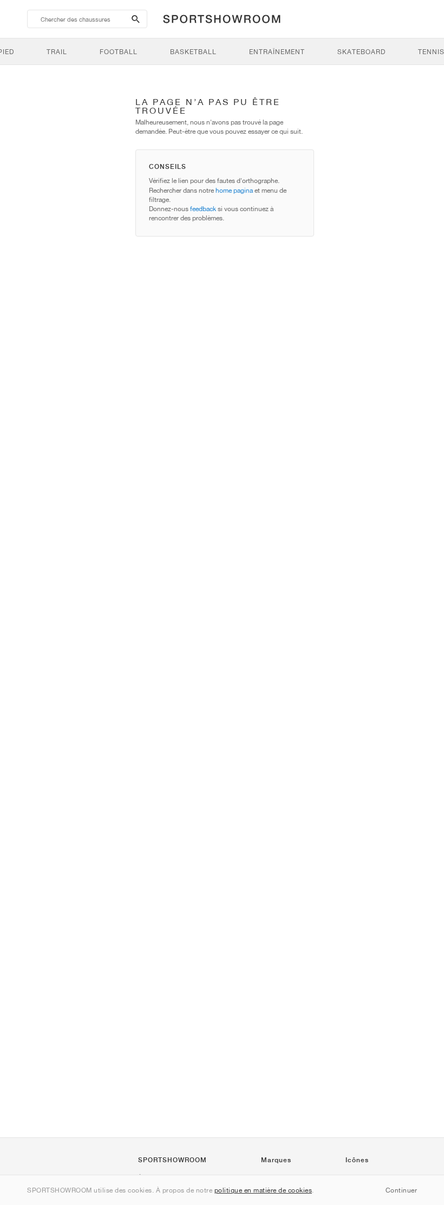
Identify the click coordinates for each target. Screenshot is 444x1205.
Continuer (401, 1190)
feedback (203, 209)
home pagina (234, 190)
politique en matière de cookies (263, 1190)
